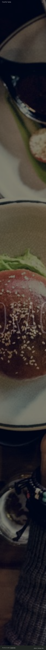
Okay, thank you (39, 648)
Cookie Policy (12, 647)
